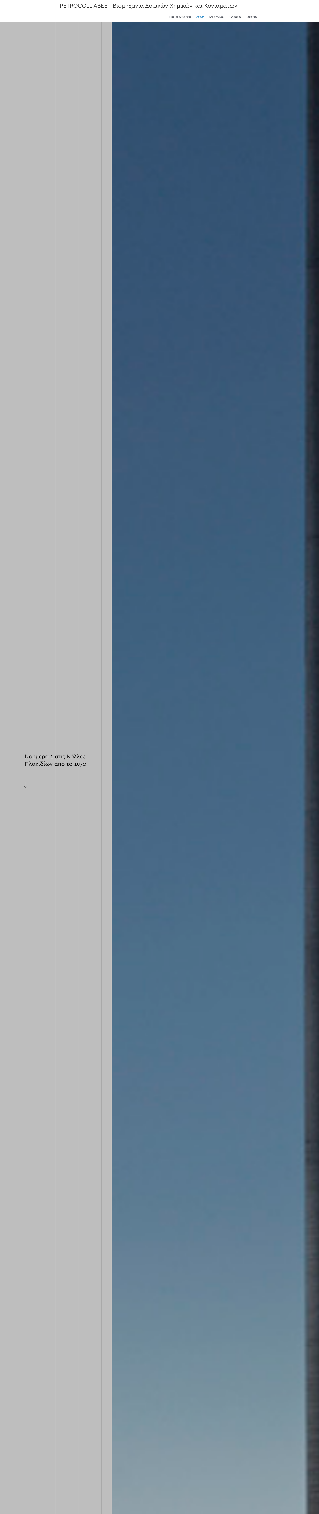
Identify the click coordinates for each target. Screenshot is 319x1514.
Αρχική (200, 17)
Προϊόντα (251, 17)
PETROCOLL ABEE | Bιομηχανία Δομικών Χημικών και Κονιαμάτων (148, 6)
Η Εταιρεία (234, 17)
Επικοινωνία (216, 17)
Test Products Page (180, 17)
